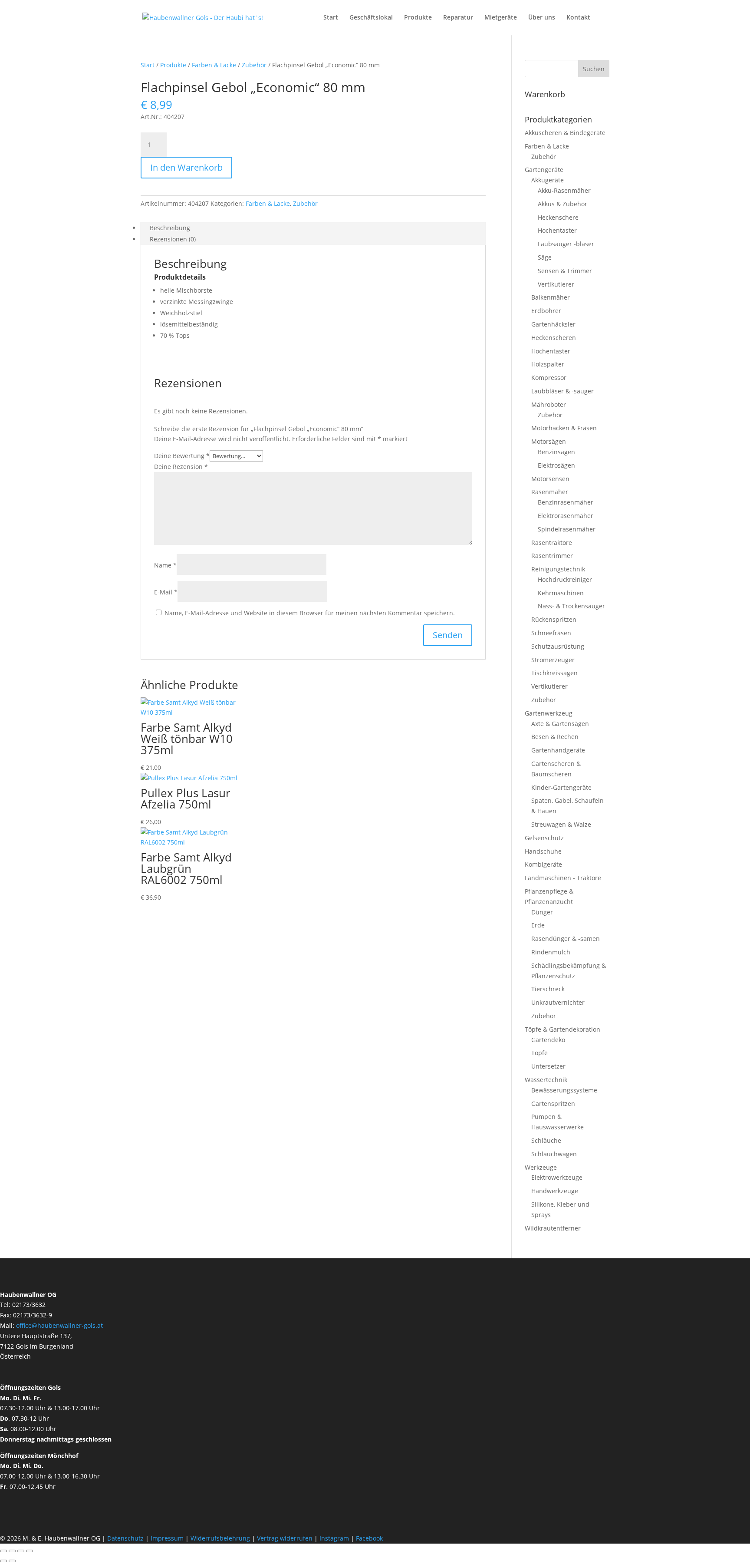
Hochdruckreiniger (565, 579)
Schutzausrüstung (557, 646)
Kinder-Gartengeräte (561, 787)
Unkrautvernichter (558, 1002)
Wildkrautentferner (553, 1228)
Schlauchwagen (554, 1154)
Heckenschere (558, 217)
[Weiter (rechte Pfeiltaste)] (12, 1561)
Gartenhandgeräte (558, 750)
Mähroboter (548, 404)
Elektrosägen (556, 465)
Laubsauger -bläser (566, 244)
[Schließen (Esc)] (29, 1551)
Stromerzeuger (553, 660)
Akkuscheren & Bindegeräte (565, 133)
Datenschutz (126, 1538)
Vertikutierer (556, 284)
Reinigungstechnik (558, 569)
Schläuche (546, 1140)
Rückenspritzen (553, 619)
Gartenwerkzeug (548, 713)
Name (165, 565)
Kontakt (578, 17)
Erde (538, 925)
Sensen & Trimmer (565, 271)
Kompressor (548, 377)
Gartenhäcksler (553, 324)
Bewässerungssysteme (564, 1090)
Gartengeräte (544, 169)
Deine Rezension (181, 466)
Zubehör (254, 65)
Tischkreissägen (554, 673)
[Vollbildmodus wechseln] (12, 1551)
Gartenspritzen (553, 1103)
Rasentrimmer (552, 555)
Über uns (541, 17)
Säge (545, 257)
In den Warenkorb (186, 167)
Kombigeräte (543, 864)
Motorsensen (550, 479)
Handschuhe (543, 851)
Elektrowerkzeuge (556, 1177)
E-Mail (166, 592)
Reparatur (458, 17)
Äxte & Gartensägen (560, 723)
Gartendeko (548, 1040)
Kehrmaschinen (561, 593)
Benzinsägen (556, 452)
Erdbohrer (546, 311)
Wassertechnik (546, 1080)
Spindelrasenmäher (566, 529)
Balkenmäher (550, 297)
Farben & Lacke (214, 65)
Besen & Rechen (555, 737)
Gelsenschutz (544, 838)
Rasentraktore (551, 542)
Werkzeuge (541, 1167)
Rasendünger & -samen (565, 938)
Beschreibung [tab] (170, 228)
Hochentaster (557, 230)
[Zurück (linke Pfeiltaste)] (3, 1561)
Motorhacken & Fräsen (564, 428)
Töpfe (539, 1053)
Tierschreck (548, 989)
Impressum (167, 1538)
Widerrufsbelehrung (220, 1538)
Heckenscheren (553, 337)
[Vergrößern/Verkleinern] (3, 1551)
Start (330, 17)
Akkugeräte (547, 180)
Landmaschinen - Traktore (563, 878)
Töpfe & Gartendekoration (562, 1029)
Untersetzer (548, 1066)
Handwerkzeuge (554, 1191)
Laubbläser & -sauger (562, 391)
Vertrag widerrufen (284, 1538)
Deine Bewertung (182, 456)
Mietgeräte (500, 17)
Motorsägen (548, 441)
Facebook (369, 1538)
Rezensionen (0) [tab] (173, 239)
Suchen (594, 69)
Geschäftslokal (371, 17)
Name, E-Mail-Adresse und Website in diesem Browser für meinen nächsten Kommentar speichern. (309, 613)
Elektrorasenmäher (565, 515)
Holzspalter (547, 364)
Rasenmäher (549, 492)
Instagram (334, 1538)
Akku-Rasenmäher (564, 190)
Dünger (542, 912)
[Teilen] (20, 1551)
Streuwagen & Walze (561, 824)
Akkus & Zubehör (562, 204)
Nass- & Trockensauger (571, 606)
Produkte (418, 17)
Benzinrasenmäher (565, 502)
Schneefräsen (551, 633)
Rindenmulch (550, 952)
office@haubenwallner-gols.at (59, 1325)
